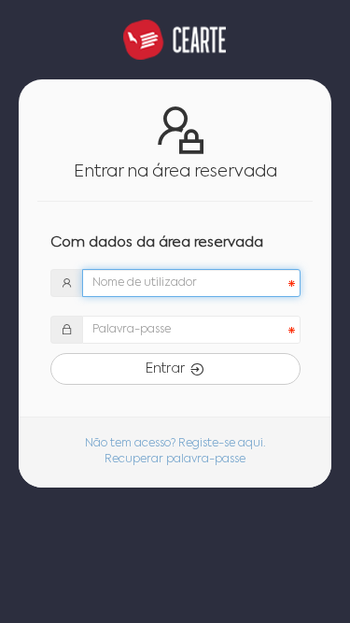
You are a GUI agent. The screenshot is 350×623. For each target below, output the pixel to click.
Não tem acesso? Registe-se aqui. (175, 443)
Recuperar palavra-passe (175, 459)
